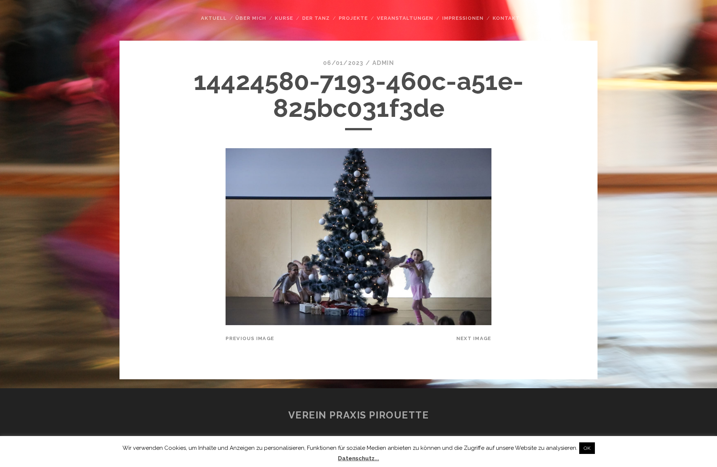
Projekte (353, 18)
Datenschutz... (358, 458)
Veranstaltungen (405, 18)
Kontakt (506, 18)
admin (383, 62)
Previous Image (250, 338)
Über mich (250, 18)
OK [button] (587, 448)
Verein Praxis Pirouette (358, 415)
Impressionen (463, 18)
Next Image (473, 338)
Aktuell (214, 18)
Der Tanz (316, 18)
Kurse (284, 18)
